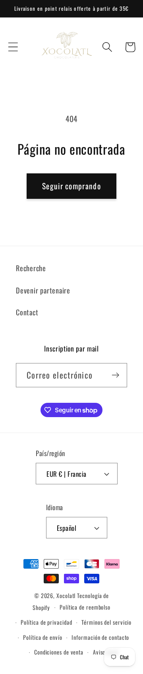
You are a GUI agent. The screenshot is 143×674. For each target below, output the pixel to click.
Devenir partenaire (43, 290)
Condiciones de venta (58, 652)
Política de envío (42, 637)
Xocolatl (65, 595)
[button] (13, 47)
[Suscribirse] (115, 375)
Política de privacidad (46, 622)
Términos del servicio (106, 622)
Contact (27, 312)
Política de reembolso (85, 607)
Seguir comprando (71, 186)
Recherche (31, 267)
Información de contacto (100, 637)
